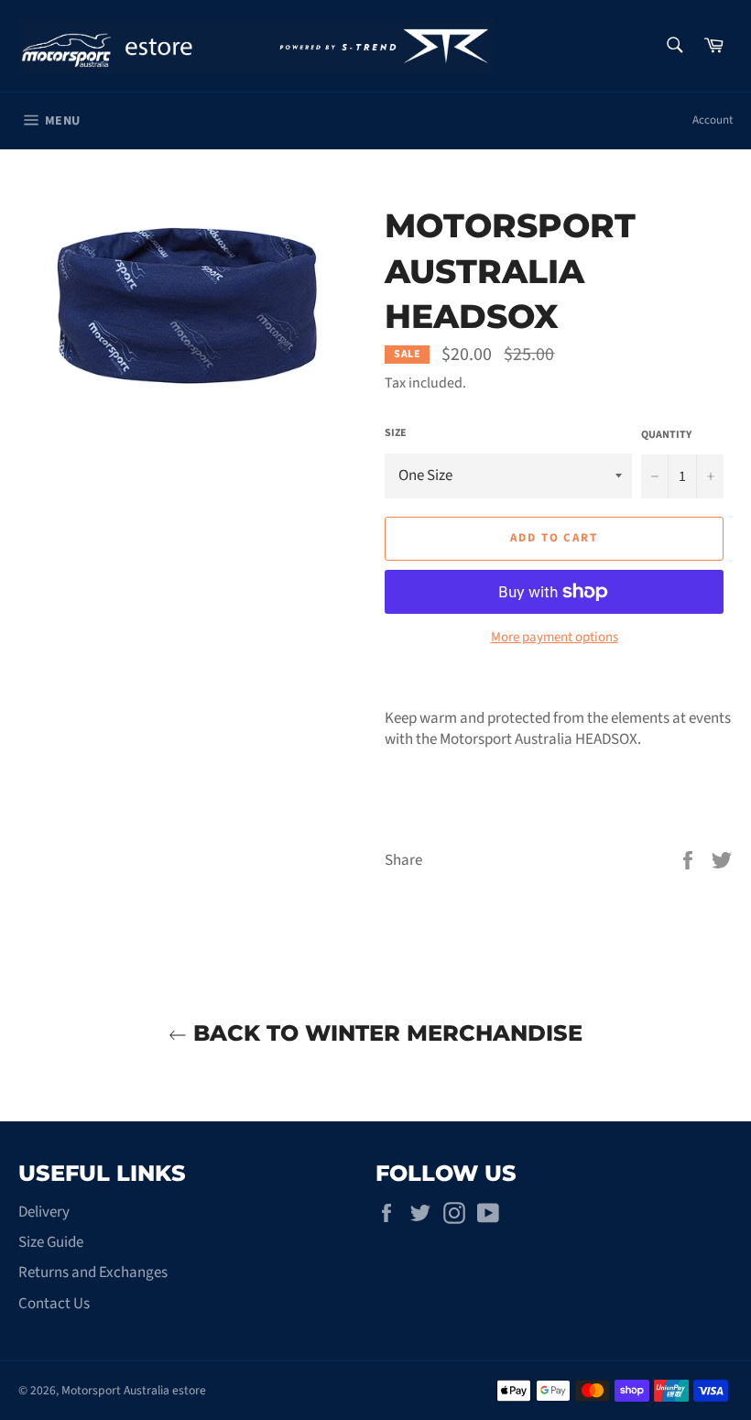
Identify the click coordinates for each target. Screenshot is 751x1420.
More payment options (554, 637)
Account (712, 120)
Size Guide (50, 1242)
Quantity (666, 435)
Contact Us (54, 1304)
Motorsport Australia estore (133, 1390)
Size (396, 433)
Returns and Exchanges (93, 1272)
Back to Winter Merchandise (384, 1033)
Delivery (44, 1212)
